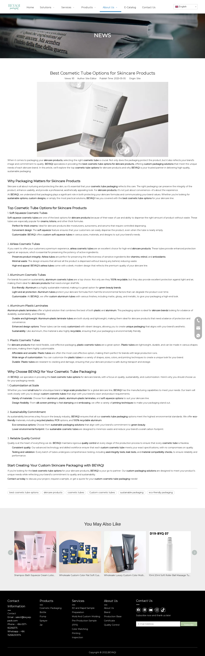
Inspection (77, 637)
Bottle (43, 612)
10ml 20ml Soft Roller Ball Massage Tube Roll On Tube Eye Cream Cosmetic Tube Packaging (170, 575)
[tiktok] (163, 609)
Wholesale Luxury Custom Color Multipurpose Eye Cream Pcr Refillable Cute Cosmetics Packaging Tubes (125, 575)
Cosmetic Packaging (51, 608)
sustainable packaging (131, 492)
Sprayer (43, 620)
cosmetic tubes (76, 492)
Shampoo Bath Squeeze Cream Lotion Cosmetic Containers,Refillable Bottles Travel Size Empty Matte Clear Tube (35, 575)
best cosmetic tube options (23, 492)
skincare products (53, 492)
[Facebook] (138, 609)
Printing (76, 633)
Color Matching (80, 629)
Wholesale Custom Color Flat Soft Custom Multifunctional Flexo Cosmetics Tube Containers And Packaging (80, 575)
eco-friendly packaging (161, 492)
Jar (41, 625)
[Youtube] (150, 609)
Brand (107, 612)
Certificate (109, 620)
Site (139, 78)
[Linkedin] (144, 609)
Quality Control (111, 625)
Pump (43, 616)
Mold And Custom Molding (86, 616)
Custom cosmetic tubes (102, 492)
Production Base (113, 616)
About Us (109, 608)
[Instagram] (157, 609)
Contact (12, 613)
